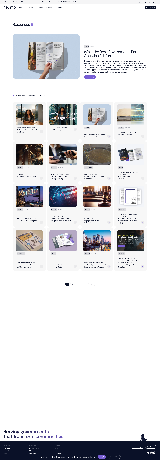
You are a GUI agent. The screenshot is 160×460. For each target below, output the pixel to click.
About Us (57, 448)
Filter (41, 95)
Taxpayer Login (146, 2)
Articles (31, 451)
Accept (101, 457)
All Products (7, 448)
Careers (57, 451)
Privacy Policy (114, 457)
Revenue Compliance (9, 451)
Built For (30, 7)
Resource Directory (34, 448)
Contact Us (58, 453)
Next (91, 284)
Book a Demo (150, 7)
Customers (39, 7)
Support (154, 2)
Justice (5, 453)
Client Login (137, 2)
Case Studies (32, 453)
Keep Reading (90, 77)
